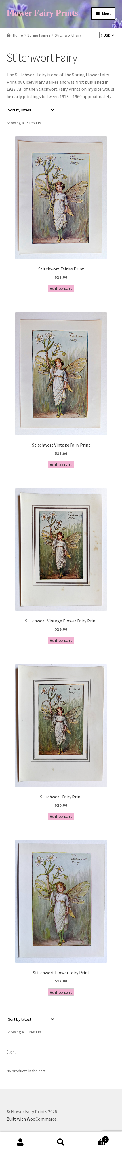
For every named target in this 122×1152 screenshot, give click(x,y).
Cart (93, 1137)
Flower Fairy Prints (42, 13)
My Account (20, 1142)
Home (18, 35)
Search (61, 1142)
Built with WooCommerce (32, 1119)
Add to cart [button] (61, 288)
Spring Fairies (39, 35)
